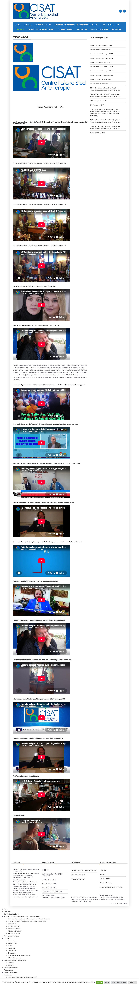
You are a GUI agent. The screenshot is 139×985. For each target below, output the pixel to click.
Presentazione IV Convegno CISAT (101, 58)
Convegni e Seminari (65, 29)
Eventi (10, 946)
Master (102, 874)
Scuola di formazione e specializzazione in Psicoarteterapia (28, 919)
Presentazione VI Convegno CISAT (101, 66)
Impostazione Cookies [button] (119, 982)
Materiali (11, 948)
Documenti (12, 953)
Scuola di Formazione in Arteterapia (111, 887)
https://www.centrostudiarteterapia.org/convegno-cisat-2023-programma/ (39, 163)
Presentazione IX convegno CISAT (101, 79)
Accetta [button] (99, 982)
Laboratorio (103, 870)
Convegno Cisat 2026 (78, 875)
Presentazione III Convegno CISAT (101, 54)
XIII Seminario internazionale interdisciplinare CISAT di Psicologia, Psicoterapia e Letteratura (105, 95)
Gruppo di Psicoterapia (99, 29)
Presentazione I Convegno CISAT (101, 45)
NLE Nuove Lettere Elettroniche (19, 955)
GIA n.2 (10, 963)
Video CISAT (12, 943)
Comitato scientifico (43, 25)
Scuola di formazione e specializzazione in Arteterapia (27, 921)
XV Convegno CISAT (97, 105)
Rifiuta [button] (107, 982)
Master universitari (14, 931)
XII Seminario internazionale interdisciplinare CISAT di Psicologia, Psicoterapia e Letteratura (105, 89)
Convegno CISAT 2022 (97, 133)
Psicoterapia (82, 29)
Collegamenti (13, 950)
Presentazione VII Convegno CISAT (101, 71)
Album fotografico (14, 958)
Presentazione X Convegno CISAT (101, 84)
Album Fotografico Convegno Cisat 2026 (84, 870)
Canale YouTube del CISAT (50, 106)
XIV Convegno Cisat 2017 (98, 101)
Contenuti (20, 29)
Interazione (116, 29)
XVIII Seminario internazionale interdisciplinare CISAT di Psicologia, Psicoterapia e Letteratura (105, 127)
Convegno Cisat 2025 (78, 879)
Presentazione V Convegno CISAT (101, 62)
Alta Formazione (14, 933)
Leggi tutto (132, 982)
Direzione (27, 25)
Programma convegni (111, 25)
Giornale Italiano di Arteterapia (41, 29)
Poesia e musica (105, 878)
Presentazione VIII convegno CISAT (102, 75)
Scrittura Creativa (105, 883)
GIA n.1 (10, 965)
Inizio (18, 25)
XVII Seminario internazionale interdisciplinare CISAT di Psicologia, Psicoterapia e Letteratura (105, 121)
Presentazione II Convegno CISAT (101, 49)
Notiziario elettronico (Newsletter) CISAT (23, 977)
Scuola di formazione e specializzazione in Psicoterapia (76, 25)
